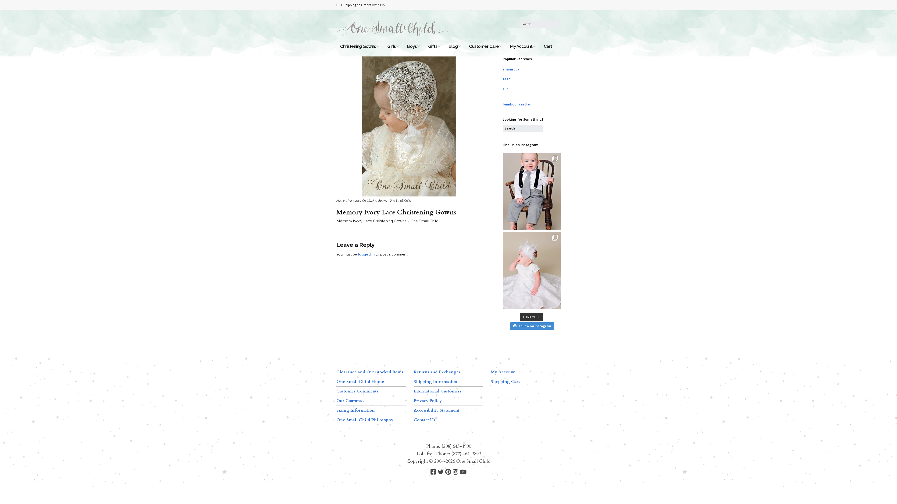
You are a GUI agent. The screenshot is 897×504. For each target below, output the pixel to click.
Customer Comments (357, 391)
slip (506, 89)
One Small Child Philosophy (364, 420)
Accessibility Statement (436, 410)
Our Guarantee (351, 401)
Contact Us (424, 420)
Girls (391, 46)
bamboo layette (516, 104)
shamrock (511, 69)
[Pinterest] (448, 472)
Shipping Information (435, 382)
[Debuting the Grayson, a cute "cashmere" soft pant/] (532, 191)
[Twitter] (441, 472)
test (506, 79)
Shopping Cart (505, 382)
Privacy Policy (428, 401)
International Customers (437, 391)
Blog (453, 46)
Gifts (433, 46)
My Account (521, 46)
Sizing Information (355, 410)
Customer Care (484, 46)
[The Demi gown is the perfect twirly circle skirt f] (532, 270)
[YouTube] (463, 472)
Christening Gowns (358, 46)
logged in (366, 254)
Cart (548, 46)
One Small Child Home (360, 382)
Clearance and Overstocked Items (369, 372)
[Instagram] (455, 472)
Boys (412, 46)
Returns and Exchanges (437, 372)
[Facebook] (433, 472)
